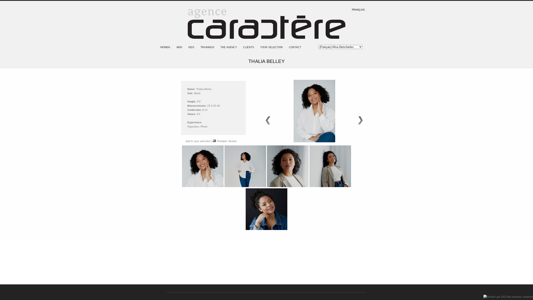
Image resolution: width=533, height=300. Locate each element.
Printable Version (226, 141)
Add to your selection (198, 141)
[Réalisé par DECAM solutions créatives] (508, 296)
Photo (203, 126)
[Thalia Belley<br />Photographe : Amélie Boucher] (203, 186)
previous (267, 120)
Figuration (193, 126)
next (360, 120)
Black (197, 93)
